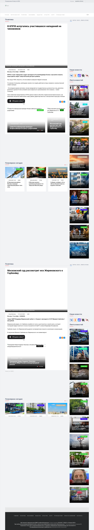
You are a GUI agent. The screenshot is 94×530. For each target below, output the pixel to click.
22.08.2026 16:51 (77, 460)
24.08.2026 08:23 (77, 354)
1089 (84, 388)
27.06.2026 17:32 (77, 93)
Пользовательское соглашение (73, 524)
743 (83, 407)
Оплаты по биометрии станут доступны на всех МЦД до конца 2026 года (78, 96)
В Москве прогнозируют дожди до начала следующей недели (78, 498)
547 (83, 144)
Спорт (53, 14)
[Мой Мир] (64, 102)
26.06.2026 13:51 (77, 233)
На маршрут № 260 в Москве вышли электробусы (77, 340)
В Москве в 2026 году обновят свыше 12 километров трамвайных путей (78, 218)
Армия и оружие (84, 20)
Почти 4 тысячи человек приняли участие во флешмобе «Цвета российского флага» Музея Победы (79, 445)
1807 (84, 424)
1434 (84, 354)
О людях (84, 139)
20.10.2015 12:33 (21, 69)
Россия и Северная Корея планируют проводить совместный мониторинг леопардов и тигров (23, 362)
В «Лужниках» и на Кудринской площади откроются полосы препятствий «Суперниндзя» (79, 113)
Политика (24, 14)
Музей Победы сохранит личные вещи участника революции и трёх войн (78, 201)
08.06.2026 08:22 (33, 180)
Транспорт (84, 86)
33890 (19, 180)
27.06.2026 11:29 (77, 162)
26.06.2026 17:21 (77, 180)
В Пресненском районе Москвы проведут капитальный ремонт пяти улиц (14, 185)
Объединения (61, 405)
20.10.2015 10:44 (14, 123)
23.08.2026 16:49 (77, 371)
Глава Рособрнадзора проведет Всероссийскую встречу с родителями (23, 127)
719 (83, 93)
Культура (46, 14)
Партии (74, 20)
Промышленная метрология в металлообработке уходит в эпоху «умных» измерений (79, 253)
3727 (21, 123)
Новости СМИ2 (9, 371)
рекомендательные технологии (58, 527)
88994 (62, 416)
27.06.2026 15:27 (77, 109)
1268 (84, 371)
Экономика (32, 14)
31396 (40, 180)
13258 (62, 180)
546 (83, 127)
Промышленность (82, 244)
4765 (21, 358)
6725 (52, 120)
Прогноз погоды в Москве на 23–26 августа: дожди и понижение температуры (79, 410)
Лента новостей (15, 14)
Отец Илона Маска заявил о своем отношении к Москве (79, 481)
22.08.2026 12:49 (77, 495)
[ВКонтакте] (60, 102)
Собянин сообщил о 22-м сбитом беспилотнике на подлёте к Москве (57, 184)
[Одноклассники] (62, 102)
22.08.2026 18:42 (77, 440)
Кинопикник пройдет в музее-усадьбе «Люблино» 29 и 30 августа (79, 463)
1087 (84, 180)
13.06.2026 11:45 (55, 180)
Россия (7, 14)
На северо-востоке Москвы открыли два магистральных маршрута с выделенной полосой (79, 427)
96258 (40, 416)
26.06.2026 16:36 (77, 198)
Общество (39, 14)
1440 (84, 214)
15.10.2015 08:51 (54, 119)
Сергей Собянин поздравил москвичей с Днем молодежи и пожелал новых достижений (79, 148)
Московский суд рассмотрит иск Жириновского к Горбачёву (56, 126)
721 (83, 109)
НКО (71, 20)
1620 (84, 479)
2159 (84, 495)
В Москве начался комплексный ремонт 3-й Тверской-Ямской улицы (36, 184)
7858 (84, 440)
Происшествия (60, 14)
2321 (84, 337)
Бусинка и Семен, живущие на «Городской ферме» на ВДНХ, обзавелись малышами (79, 375)
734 (83, 233)
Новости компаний (69, 515)
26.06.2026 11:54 (77, 249)
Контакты (79, 515)
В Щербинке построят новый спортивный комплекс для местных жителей (78, 130)
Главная (16, 515)
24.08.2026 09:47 (77, 337)
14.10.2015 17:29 (14, 358)
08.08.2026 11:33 (33, 416)
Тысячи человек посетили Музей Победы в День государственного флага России (78, 392)
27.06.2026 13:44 (77, 127)
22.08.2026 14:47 (77, 479)
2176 (84, 460)
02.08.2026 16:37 (12, 416)
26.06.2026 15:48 (77, 214)
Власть (78, 20)
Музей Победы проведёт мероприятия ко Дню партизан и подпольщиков (79, 236)
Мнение (85, 471)
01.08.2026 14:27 (55, 416)
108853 (19, 416)
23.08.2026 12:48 (77, 407)
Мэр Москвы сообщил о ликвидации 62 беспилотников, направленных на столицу (78, 165)
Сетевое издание (53, 522)
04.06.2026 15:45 (12, 180)
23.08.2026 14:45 (77, 388)
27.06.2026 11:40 (77, 144)
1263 (84, 198)
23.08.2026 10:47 (77, 424)
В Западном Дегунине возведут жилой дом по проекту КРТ (78, 184)
